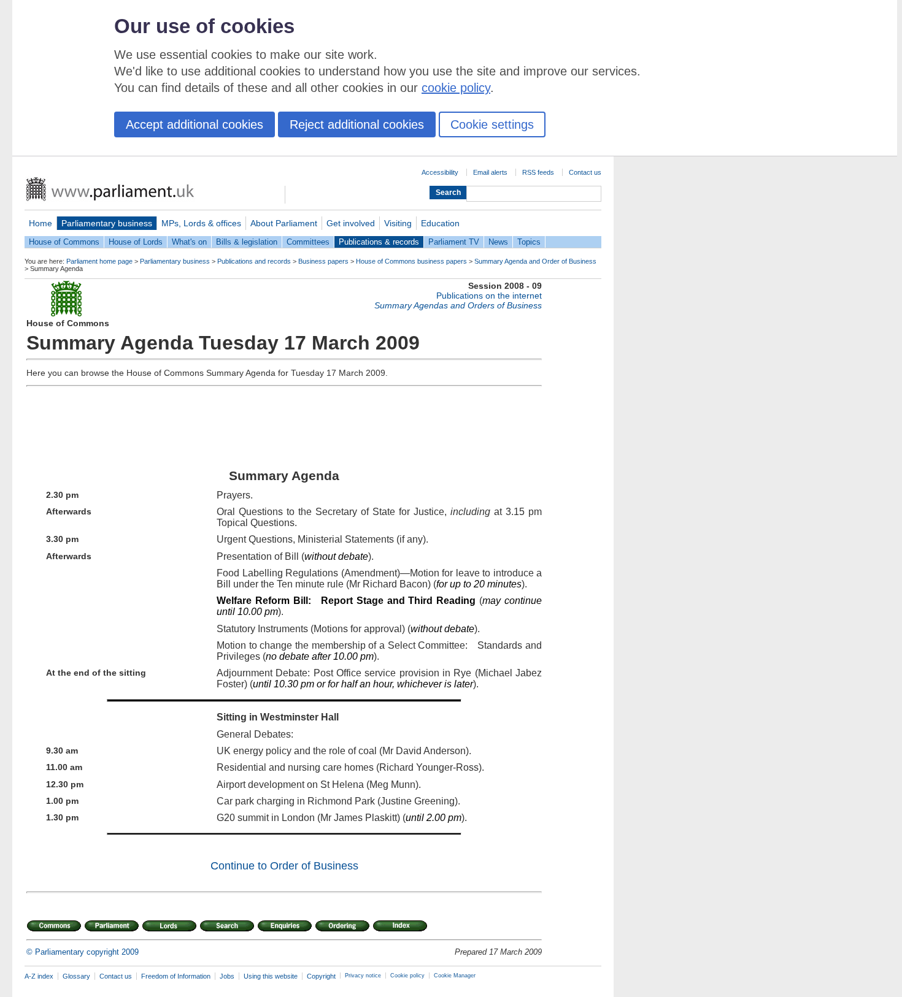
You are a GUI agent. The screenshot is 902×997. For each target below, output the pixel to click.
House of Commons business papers (411, 261)
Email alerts (490, 172)
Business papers (323, 261)
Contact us (585, 172)
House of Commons (64, 241)
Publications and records (254, 261)
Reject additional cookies (357, 124)
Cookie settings (492, 124)
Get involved (350, 223)
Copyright (321, 976)
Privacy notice (363, 975)
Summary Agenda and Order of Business (535, 261)
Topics (529, 241)
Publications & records (379, 241)
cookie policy (456, 87)
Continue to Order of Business (284, 866)
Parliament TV (453, 241)
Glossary (76, 976)
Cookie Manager (455, 975)
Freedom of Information (175, 976)
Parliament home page (99, 261)
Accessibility (440, 172)
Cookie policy (407, 975)
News (498, 241)
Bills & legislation (246, 241)
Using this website (271, 976)
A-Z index (39, 976)
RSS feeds (538, 172)
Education (440, 223)
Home (40, 223)
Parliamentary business (106, 223)
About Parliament (283, 223)
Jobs (227, 976)
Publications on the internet (489, 295)
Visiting (398, 223)
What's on (189, 241)
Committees (308, 241)
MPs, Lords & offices (201, 223)
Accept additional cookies (194, 124)
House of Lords (136, 241)
